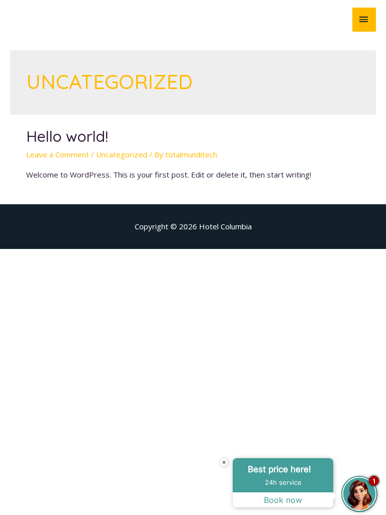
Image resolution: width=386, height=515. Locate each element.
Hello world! (67, 136)
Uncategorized (121, 154)
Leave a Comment (57, 154)
